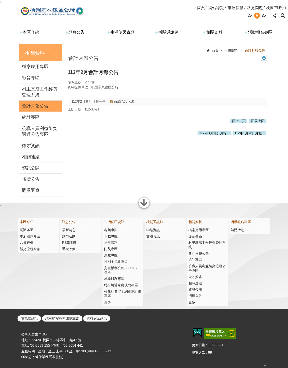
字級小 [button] (250, 16)
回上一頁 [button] (239, 121)
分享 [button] (274, 15)
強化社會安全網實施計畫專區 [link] (122, 294)
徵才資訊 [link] (31, 145)
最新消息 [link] (68, 230)
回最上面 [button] (257, 121)
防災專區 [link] (111, 249)
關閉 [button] (144, 207)
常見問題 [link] (255, 7)
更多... (108, 302)
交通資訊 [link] (153, 236)
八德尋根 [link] (26, 242)
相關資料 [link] (214, 32)
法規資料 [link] (111, 242)
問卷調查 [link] (31, 190)
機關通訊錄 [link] (168, 32)
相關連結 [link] (31, 156)
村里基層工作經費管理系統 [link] (39, 91)
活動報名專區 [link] (260, 32)
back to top (265, 365)
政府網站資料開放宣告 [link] (62, 318)
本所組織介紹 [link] (30, 236)
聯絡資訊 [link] (153, 230)
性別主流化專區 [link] (116, 261)
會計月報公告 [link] (35, 106)
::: (1, 2)
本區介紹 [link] (31, 32)
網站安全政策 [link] (97, 318)
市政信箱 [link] (235, 7)
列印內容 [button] (264, 58)
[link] (197, 332)
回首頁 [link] (199, 7)
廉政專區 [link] (111, 255)
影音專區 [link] (31, 77)
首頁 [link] (215, 50)
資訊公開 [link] (31, 167)
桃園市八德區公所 (53, 11)
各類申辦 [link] (111, 230)
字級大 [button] (263, 16)
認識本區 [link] (26, 230)
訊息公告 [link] (77, 32)
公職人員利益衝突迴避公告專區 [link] (39, 131)
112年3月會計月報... (214, 133)
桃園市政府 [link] (276, 7)
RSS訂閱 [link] (69, 242)
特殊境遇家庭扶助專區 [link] (121, 285)
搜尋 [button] (283, 15)
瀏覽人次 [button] (198, 352)
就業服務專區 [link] (114, 279)
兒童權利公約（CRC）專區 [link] (121, 270)
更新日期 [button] (198, 345)
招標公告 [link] (31, 179)
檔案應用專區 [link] (35, 66)
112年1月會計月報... (249, 133)
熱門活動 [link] (68, 236)
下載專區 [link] (111, 236)
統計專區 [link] (31, 117)
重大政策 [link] (68, 249)
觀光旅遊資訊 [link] (30, 249)
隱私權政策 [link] (29, 318)
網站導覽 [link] (216, 7)
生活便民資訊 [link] (122, 32)
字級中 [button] (257, 16)
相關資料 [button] (35, 53)
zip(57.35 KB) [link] (124, 101)
